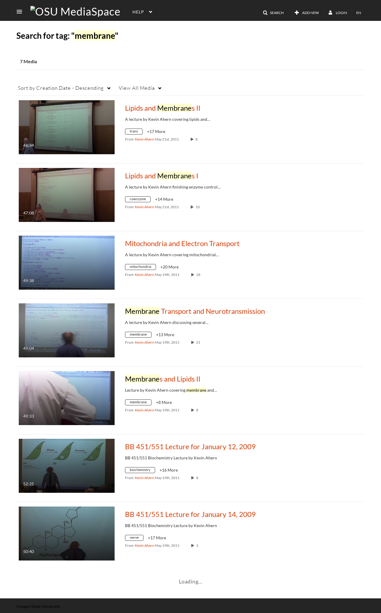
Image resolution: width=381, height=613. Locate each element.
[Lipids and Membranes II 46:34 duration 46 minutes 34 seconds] (67, 126)
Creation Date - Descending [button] (61, 88)
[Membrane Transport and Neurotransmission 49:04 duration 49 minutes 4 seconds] (67, 329)
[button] (21, 11)
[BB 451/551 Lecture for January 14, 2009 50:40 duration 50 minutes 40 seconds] (67, 532)
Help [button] (138, 11)
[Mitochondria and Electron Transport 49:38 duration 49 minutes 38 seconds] (67, 262)
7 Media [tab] (28, 61)
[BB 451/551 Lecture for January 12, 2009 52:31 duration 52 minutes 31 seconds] (67, 465)
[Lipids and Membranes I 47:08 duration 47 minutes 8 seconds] (67, 194)
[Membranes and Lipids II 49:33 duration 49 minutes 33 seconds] (67, 397)
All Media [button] (137, 88)
